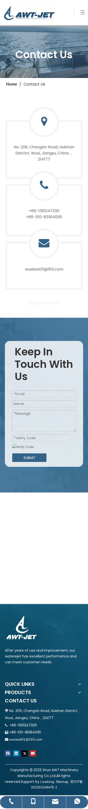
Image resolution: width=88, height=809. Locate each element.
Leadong (47, 782)
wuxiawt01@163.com (25, 739)
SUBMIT (29, 457)
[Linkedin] (16, 753)
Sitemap (62, 782)
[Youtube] (33, 753)
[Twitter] (25, 753)
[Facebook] (8, 753)
